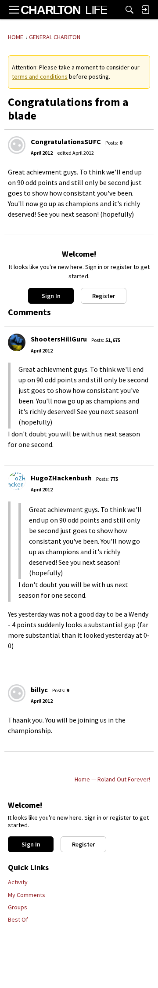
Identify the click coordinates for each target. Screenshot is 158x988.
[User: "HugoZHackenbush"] (16, 481)
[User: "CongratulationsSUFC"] (16, 145)
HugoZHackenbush (61, 477)
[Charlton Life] (64, 9)
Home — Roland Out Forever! (112, 779)
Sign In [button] (51, 296)
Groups (17, 907)
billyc (39, 689)
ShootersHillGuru (59, 338)
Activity (18, 882)
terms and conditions (40, 76)
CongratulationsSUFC (66, 141)
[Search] (129, 9)
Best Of (18, 919)
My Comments (26, 895)
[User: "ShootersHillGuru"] (16, 342)
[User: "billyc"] (16, 693)
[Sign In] (145, 9)
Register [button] (103, 296)
